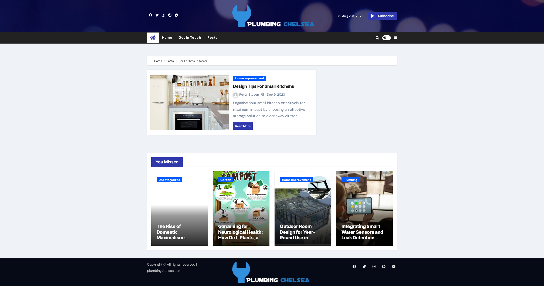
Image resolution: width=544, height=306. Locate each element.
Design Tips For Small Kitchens (263, 86)
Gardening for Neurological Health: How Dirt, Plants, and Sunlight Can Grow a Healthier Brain (241, 238)
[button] (395, 38)
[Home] (153, 38)
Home (167, 37)
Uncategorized (169, 180)
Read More (243, 126)
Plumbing (350, 180)
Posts (212, 37)
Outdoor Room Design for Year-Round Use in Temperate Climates (302, 235)
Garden (225, 180)
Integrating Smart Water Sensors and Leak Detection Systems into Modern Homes (362, 238)
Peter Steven (249, 94)
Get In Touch (189, 37)
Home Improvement (249, 78)
